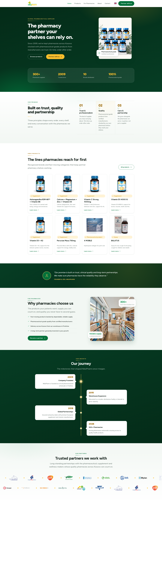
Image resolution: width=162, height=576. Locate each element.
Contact (107, 3)
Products (77, 3)
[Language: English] (115, 3)
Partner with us (126, 3)
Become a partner (36, 338)
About (100, 3)
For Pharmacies (89, 3)
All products (125, 167)
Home (69, 3)
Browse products (36, 56)
